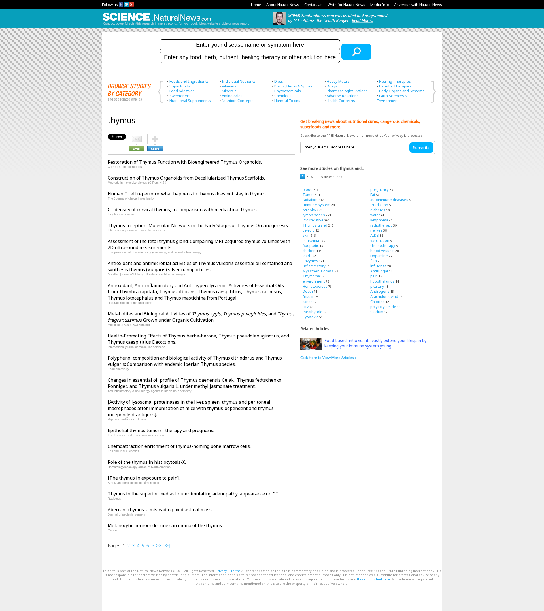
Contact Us (313, 4)
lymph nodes (314, 214)
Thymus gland (315, 225)
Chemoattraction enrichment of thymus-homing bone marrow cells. (179, 446)
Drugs (332, 86)
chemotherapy (382, 245)
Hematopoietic (315, 286)
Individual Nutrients (239, 81)
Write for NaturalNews (346, 4)
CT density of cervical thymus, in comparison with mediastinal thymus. (183, 209)
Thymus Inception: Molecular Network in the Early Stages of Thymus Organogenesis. (198, 225)
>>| (167, 545)
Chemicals (283, 95)
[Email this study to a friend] (136, 136)
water (375, 214)
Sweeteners (179, 95)
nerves (376, 230)
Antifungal (379, 271)
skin (306, 235)
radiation (310, 199)
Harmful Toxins (287, 100)
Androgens (380, 291)
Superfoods (179, 86)
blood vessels (382, 250)
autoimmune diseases (389, 199)
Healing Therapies (395, 81)
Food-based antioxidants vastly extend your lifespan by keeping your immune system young (375, 343)
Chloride (377, 301)
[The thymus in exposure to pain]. (144, 478)
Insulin (308, 296)
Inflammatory (314, 265)
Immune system (316, 204)
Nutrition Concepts (238, 100)
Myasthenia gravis (318, 271)
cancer (308, 301)
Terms (236, 571)
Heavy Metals (338, 81)
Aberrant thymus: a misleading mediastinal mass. (160, 510)
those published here (373, 579)
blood (308, 189)
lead (306, 255)
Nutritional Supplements (190, 100)
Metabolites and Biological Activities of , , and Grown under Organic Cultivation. (201, 317)
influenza (378, 265)
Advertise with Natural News (418, 4)
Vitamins (229, 86)
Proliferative (313, 220)
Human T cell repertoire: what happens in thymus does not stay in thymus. (187, 194)
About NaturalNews (282, 4)
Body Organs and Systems (401, 90)
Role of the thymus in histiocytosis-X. (147, 462)
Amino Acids (232, 95)
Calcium (376, 311)
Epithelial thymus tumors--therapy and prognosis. (161, 430)
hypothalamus (382, 281)
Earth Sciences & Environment (392, 98)
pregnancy (379, 189)
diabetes (377, 209)
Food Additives (182, 90)
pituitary (377, 286)
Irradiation (379, 204)
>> (158, 545)
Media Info (379, 4)
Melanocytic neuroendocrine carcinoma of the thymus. (165, 525)
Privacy (221, 571)
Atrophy (309, 209)
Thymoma (311, 276)
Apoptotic (311, 245)
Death (308, 291)
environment (314, 281)
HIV (306, 306)
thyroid (309, 230)
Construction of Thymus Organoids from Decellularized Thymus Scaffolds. (186, 178)
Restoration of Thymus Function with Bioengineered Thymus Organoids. (185, 162)
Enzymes (310, 260)
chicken (309, 250)
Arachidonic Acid (384, 296)
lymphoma (379, 220)
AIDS (374, 235)
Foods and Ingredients (189, 81)
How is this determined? (325, 176)
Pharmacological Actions (347, 90)
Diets (278, 81)
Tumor (308, 194)
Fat (372, 194)
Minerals (229, 90)
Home (256, 4)
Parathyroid (312, 311)
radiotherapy (381, 225)
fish (373, 260)
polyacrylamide (383, 306)
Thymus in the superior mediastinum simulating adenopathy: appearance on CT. (193, 494)
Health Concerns (341, 100)
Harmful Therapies (395, 86)
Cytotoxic (310, 316)
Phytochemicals (287, 90)
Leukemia (311, 240)
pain (374, 276)
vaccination (379, 240)
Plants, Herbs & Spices (293, 86)
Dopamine (379, 255)
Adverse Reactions (343, 95)
